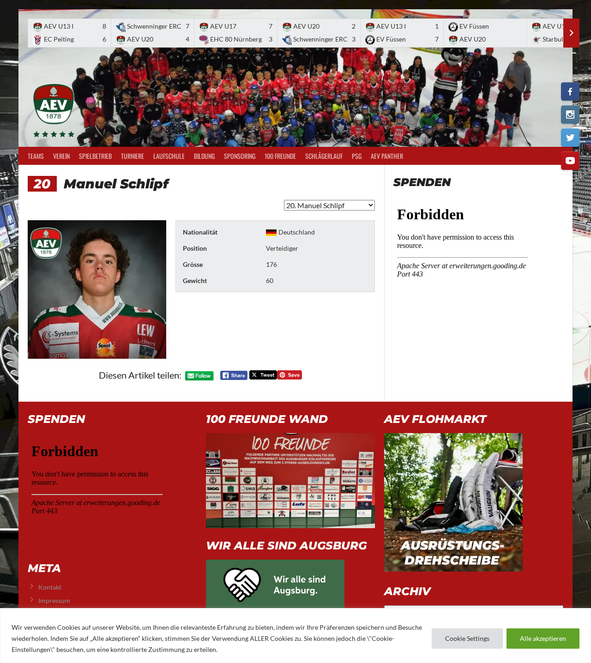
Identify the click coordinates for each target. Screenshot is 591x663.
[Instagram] (570, 114)
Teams (36, 156)
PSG (357, 156)
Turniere (132, 156)
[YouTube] (570, 160)
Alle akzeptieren (543, 638)
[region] (295, 635)
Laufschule (169, 156)
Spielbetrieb (95, 156)
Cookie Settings (467, 638)
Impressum (54, 600)
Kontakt (49, 587)
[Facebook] (570, 91)
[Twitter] (570, 137)
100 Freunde (280, 156)
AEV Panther (387, 156)
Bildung (204, 156)
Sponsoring (239, 156)
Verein (61, 156)
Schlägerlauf (324, 156)
